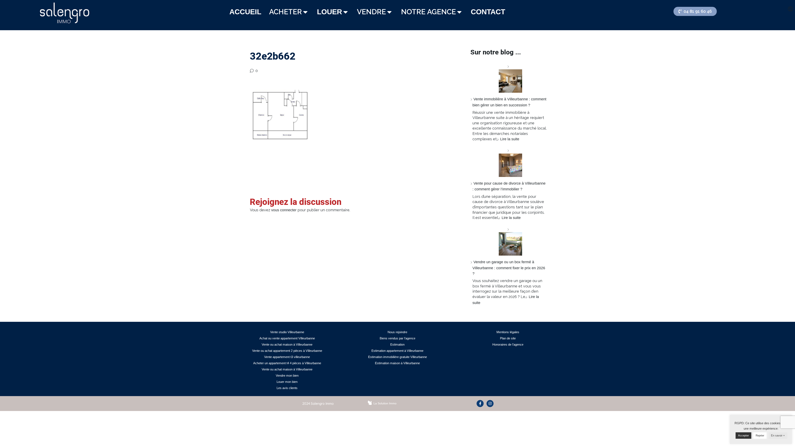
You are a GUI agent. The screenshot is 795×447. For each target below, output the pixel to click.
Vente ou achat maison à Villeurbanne (287, 344)
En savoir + (778, 435)
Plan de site (508, 338)
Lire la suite (509, 139)
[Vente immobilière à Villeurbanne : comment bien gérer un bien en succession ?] (509, 78)
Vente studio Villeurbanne (287, 332)
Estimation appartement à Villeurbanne (397, 350)
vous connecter (283, 210)
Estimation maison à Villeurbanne (397, 363)
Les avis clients (287, 388)
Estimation (397, 344)
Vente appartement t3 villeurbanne (287, 357)
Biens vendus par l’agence (397, 338)
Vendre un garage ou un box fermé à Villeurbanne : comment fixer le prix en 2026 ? (508, 267)
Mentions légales (507, 332)
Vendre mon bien (287, 375)
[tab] (245, 12)
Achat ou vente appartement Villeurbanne (287, 338)
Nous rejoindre (397, 332)
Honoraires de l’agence (507, 344)
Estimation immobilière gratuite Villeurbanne (397, 357)
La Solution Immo (384, 403)
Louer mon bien (287, 381)
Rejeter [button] (760, 435)
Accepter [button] (743, 435)
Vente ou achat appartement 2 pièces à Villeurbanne (287, 350)
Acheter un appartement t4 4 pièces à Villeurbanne (287, 363)
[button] (695, 11)
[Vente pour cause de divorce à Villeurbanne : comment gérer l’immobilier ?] (509, 162)
